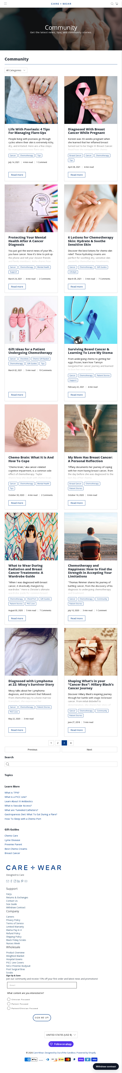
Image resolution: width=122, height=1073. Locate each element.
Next (89, 749)
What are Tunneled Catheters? (21, 810)
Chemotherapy (26, 155)
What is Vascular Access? (18, 805)
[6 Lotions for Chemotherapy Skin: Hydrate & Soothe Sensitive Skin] (90, 208)
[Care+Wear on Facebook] (11, 881)
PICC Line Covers (15, 962)
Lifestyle (73, 272)
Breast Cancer (12, 853)
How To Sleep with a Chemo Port (23, 818)
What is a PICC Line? (16, 796)
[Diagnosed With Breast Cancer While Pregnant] (90, 100)
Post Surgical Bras (15, 969)
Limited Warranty (15, 926)
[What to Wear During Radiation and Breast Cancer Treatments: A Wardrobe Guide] (31, 536)
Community (102, 599)
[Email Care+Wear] (7, 881)
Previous (32, 749)
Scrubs (9, 972)
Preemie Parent (13, 844)
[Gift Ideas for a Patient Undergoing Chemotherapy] (31, 320)
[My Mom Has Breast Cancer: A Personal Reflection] (90, 428)
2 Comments (45, 278)
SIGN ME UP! (42, 1017)
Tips (39, 155)
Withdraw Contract (15, 907)
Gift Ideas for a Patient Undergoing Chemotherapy (30, 351)
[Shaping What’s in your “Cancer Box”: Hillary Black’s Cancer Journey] (90, 652)
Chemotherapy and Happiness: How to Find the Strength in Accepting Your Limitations (90, 570)
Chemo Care (11, 835)
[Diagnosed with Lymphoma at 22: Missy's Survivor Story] (31, 652)
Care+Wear (38, 1052)
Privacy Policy (13, 919)
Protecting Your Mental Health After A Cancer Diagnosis (27, 241)
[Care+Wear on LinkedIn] (18, 881)
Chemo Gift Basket (41, 359)
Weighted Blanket (15, 955)
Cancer (13, 155)
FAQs (9, 894)
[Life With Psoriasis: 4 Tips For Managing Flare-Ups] (31, 100)
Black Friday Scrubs (16, 939)
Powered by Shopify (86, 1052)
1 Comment (42, 162)
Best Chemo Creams (16, 848)
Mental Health (43, 267)
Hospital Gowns (14, 959)
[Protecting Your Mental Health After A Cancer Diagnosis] (31, 208)
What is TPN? (12, 792)
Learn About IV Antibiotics (19, 801)
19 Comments (45, 370)
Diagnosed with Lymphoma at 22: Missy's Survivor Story (31, 683)
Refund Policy (13, 933)
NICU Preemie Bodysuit (18, 965)
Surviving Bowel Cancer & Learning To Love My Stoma (90, 351)
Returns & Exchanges (17, 897)
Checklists (24, 359)
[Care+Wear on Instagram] (15, 881)
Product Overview (15, 952)
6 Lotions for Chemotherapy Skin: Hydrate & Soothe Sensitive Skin (90, 241)
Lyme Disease (12, 840)
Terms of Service (15, 923)
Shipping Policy (13, 936)
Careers (10, 916)
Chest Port (31, 599)
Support (13, 272)
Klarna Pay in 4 (13, 929)
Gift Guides (102, 267)
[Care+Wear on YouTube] (25, 881)
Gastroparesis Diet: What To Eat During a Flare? (31, 814)
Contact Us (12, 900)
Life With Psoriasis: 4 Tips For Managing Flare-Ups (29, 131)
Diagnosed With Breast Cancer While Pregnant (86, 131)
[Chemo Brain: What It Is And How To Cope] (31, 428)
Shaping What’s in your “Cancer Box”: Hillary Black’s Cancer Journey (91, 684)
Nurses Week (13, 943)
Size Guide (11, 904)
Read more (17, 174)
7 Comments (104, 278)
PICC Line (31, 603)
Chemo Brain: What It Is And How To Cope (31, 459)
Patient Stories (103, 375)
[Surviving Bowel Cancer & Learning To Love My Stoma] (90, 320)
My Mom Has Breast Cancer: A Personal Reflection (90, 459)
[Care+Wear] (61, 4)
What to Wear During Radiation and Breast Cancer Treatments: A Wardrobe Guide (25, 570)
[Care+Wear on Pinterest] (22, 881)
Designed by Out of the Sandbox (60, 1052)
